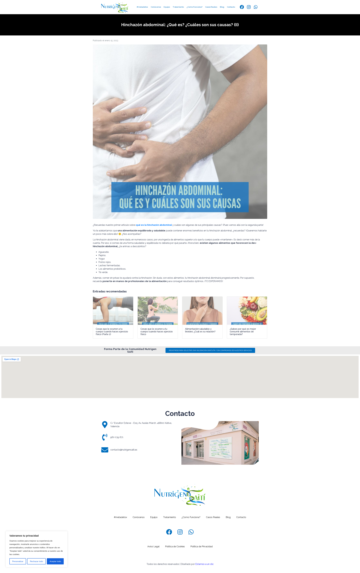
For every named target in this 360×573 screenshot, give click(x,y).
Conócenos (156, 7)
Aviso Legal (153, 546)
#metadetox (142, 7)
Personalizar (17, 561)
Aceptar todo (55, 561)
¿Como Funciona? (194, 7)
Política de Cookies (175, 546)
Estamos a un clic (204, 564)
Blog (222, 7)
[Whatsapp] (256, 7)
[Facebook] (242, 7)
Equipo (167, 7)
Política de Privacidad (201, 546)
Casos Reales (211, 7)
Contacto (231, 7)
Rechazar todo (36, 561)
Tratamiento (178, 7)
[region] (37, 549)
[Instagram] (249, 7)
